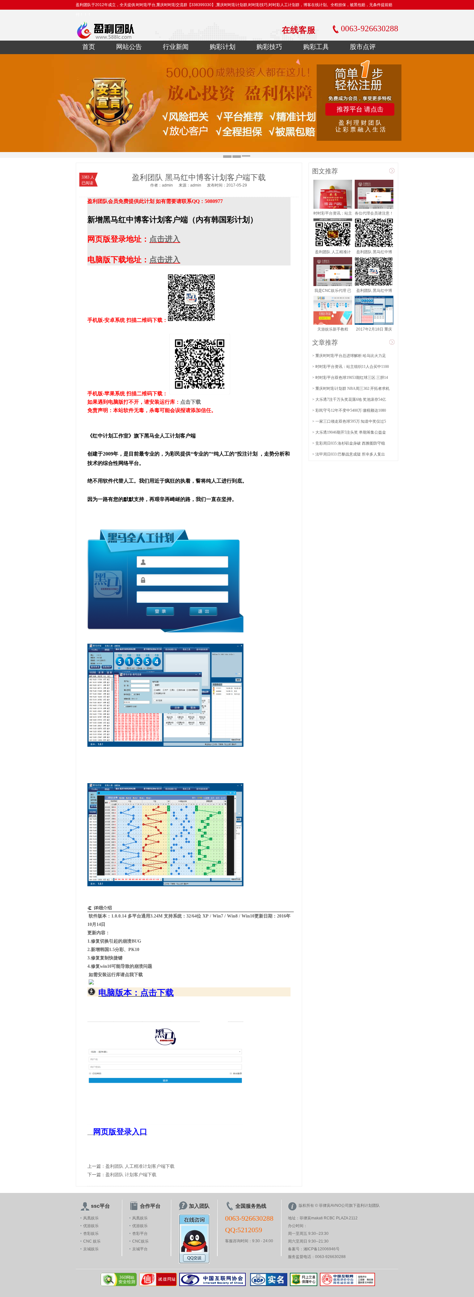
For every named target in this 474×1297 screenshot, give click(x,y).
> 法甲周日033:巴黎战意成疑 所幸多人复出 (348, 454)
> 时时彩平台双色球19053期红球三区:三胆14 (350, 377)
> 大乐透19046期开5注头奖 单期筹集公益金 (349, 432)
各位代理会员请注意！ (374, 213)
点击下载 (190, 402)
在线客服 (298, 30)
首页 (88, 46)
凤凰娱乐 (91, 1218)
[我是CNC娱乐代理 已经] (332, 285)
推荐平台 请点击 (360, 109)
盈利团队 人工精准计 (333, 252)
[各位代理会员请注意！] (374, 207)
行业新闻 (176, 46)
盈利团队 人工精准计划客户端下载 (139, 1166)
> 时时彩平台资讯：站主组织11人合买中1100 (350, 366)
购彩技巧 (269, 46)
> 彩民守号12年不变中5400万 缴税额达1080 (349, 410)
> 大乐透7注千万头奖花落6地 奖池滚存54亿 (349, 399)
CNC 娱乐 (92, 1241)
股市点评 (363, 46)
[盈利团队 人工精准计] (332, 246)
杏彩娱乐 (91, 1233)
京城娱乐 (91, 1249)
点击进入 (164, 239)
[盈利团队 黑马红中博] (374, 246)
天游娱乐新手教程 (332, 329)
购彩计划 (222, 46)
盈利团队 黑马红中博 (374, 252)
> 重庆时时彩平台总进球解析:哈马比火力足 (349, 355)
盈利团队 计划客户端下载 (130, 1174)
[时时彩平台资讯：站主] (332, 207)
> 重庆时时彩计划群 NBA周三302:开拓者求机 (351, 388)
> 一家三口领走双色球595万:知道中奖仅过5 (349, 421)
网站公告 (129, 46)
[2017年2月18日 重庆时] (374, 323)
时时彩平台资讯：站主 (332, 213)
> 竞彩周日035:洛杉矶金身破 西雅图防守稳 (348, 443)
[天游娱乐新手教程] (332, 323)
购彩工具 (316, 46)
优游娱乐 (91, 1226)
